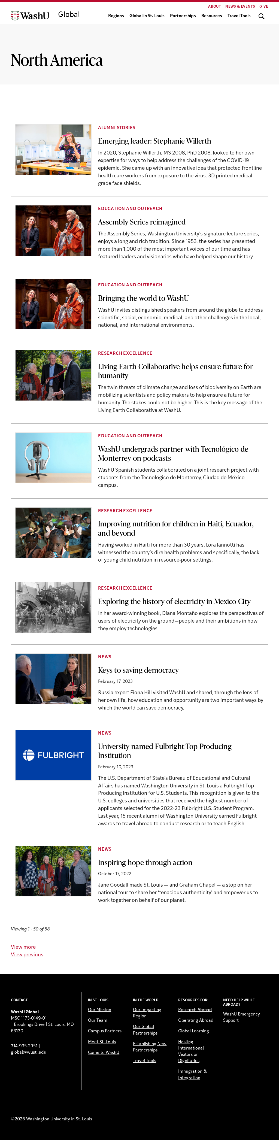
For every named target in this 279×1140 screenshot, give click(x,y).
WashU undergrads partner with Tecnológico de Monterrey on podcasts (173, 453)
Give (263, 6)
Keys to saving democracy (138, 670)
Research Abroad (195, 1010)
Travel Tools (239, 16)
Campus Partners (105, 1031)
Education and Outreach (130, 209)
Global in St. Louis (147, 16)
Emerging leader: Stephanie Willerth (154, 140)
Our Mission (99, 1010)
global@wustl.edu (28, 1052)
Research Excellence (125, 353)
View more (23, 947)
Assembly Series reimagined (142, 221)
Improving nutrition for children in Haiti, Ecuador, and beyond (176, 528)
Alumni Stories (116, 128)
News (104, 657)
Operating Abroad (196, 1020)
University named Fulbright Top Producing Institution (165, 750)
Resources (211, 16)
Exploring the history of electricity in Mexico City (174, 601)
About (214, 6)
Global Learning (193, 1031)
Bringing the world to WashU (143, 298)
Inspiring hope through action (145, 862)
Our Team (97, 1020)
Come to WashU (103, 1053)
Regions (116, 16)
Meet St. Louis (102, 1042)
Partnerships (183, 16)
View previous (27, 955)
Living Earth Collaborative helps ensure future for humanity (175, 370)
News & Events (240, 6)
